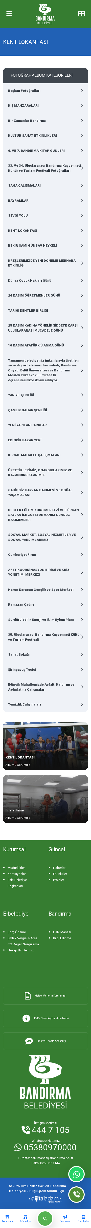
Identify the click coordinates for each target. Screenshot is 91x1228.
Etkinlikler (60, 874)
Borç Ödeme (17, 932)
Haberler (59, 868)
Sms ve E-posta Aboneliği (51, 1041)
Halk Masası (62, 932)
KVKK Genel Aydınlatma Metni (51, 1018)
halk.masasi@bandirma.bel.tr (45, 1158)
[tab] (7, 1218)
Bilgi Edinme (62, 938)
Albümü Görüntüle (18, 765)
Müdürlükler (16, 868)
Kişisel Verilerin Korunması (50, 995)
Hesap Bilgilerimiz (21, 950)
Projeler (58, 880)
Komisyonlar (17, 874)
